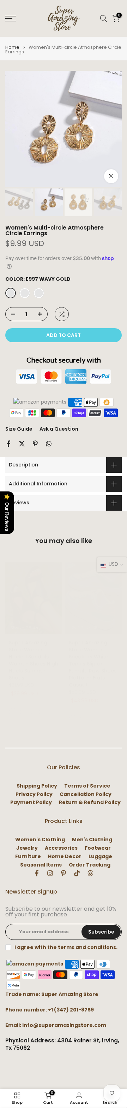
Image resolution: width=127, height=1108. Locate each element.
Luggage (100, 856)
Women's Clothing (40, 839)
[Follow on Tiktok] (77, 873)
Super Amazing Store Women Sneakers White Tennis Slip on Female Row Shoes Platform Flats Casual (93, 663)
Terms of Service (87, 786)
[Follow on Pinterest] (63, 873)
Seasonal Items (41, 865)
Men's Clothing (92, 839)
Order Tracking (89, 865)
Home (12, 47)
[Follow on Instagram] (50, 873)
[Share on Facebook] (8, 443)
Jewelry (27, 848)
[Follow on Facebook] (37, 873)
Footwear (98, 848)
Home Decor (64, 856)
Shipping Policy (37, 786)
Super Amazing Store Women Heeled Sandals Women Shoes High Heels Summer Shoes (33, 660)
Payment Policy (31, 802)
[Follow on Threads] (90, 873)
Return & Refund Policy (90, 802)
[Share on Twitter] (22, 443)
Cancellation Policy (85, 794)
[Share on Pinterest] (35, 443)
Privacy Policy (34, 794)
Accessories (61, 848)
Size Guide (18, 428)
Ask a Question (59, 428)
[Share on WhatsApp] (49, 443)
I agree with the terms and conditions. (65, 947)
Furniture (28, 856)
